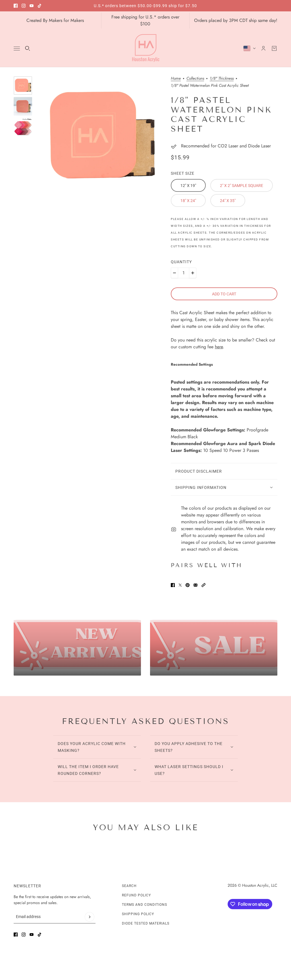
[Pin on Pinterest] (187, 585)
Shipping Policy (138, 914)
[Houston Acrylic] (145, 48)
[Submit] (89, 917)
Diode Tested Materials (145, 923)
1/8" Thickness (222, 78)
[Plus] (192, 272)
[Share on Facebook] (173, 585)
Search (129, 886)
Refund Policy (136, 895)
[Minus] (174, 272)
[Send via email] (195, 585)
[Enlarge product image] (101, 136)
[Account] (263, 48)
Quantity (181, 262)
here (219, 346)
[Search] (27, 48)
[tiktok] (39, 6)
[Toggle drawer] (17, 48)
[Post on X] (180, 585)
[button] (203, 585)
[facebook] (16, 6)
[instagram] (23, 6)
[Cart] (274, 48)
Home (176, 78)
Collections (195, 78)
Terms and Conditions (144, 905)
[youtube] (31, 6)
